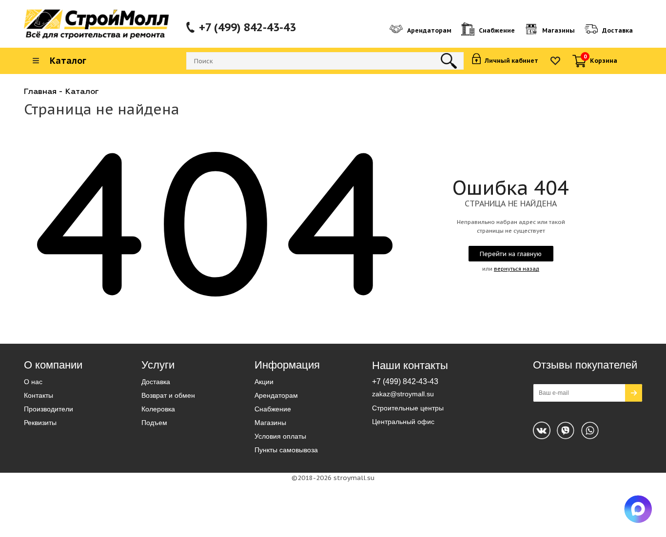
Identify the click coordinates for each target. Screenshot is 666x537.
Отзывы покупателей (585, 365)
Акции (264, 382)
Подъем (154, 422)
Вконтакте (541, 430)
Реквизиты (40, 422)
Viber (590, 430)
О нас (33, 382)
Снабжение (273, 409)
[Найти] (449, 61)
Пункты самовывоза (286, 450)
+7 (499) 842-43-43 (247, 27)
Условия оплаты (280, 436)
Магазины (270, 422)
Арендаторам (276, 395)
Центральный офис (403, 422)
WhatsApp (565, 430)
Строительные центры (408, 408)
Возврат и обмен (168, 395)
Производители (48, 409)
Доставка (155, 382)
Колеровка (158, 409)
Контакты (38, 395)
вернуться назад (516, 268)
